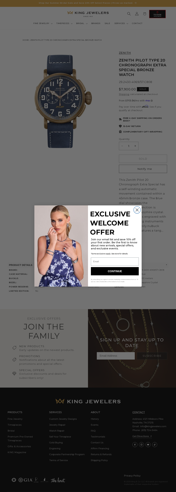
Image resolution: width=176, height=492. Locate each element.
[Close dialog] (137, 209)
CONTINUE (115, 271)
